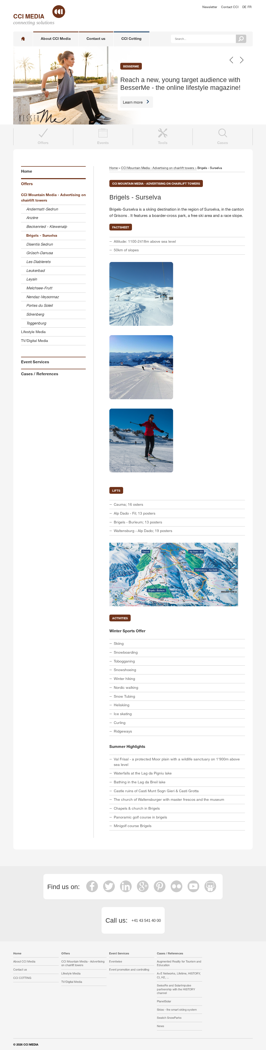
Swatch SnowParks (169, 1017)
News (160, 1026)
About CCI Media (56, 38)
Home (26, 171)
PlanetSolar (164, 1001)
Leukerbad (35, 270)
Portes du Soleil (39, 305)
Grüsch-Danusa (39, 253)
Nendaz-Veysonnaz (42, 297)
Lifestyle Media (33, 331)
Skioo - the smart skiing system (177, 1009)
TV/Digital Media (34, 340)
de (244, 7)
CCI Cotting (131, 38)
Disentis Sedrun (39, 244)
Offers (27, 183)
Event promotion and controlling (129, 969)
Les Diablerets (38, 261)
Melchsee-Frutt (39, 288)
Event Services (35, 361)
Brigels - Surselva (41, 235)
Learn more (133, 102)
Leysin (31, 279)
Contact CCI (229, 6)
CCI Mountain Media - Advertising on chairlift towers (53, 197)
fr (249, 7)
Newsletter (209, 6)
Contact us (96, 38)
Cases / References (39, 373)
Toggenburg (36, 323)
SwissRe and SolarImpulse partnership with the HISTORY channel (176, 989)
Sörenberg (35, 314)
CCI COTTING (22, 977)
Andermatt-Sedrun (42, 209)
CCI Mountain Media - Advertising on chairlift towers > (159, 168)
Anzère (32, 217)
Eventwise (115, 961)
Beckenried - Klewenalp (46, 226)
